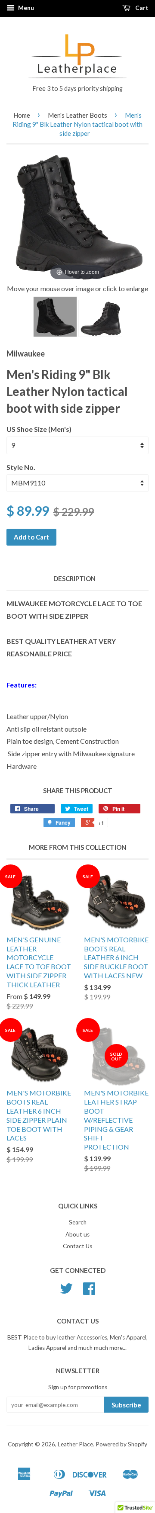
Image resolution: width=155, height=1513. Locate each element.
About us (77, 1234)
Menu (25, 7)
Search (78, 1222)
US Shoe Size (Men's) (38, 429)
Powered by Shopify (121, 1444)
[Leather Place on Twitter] (66, 1291)
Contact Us (77, 1246)
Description (74, 578)
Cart (141, 7)
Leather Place (75, 1444)
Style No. (20, 467)
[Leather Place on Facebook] (89, 1291)
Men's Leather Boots (77, 115)
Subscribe (126, 1405)
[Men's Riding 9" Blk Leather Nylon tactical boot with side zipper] (55, 317)
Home (21, 115)
